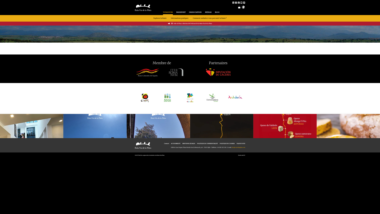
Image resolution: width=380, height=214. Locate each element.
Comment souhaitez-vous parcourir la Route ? (210, 18)
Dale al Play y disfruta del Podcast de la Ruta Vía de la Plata (193, 23)
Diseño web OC (241, 155)
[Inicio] (143, 7)
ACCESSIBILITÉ (175, 143)
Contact (166, 143)
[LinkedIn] (233, 2)
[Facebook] (239, 2)
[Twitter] (244, 2)
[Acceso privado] (239, 7)
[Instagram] (236, 2)
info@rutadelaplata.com (238, 147)
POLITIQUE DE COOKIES (227, 143)
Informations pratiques (180, 18)
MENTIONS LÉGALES (188, 143)
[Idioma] (243, 8)
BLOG (217, 12)
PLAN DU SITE (241, 143)
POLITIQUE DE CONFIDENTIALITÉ (207, 143)
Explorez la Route (160, 18)
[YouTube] (241, 2)
